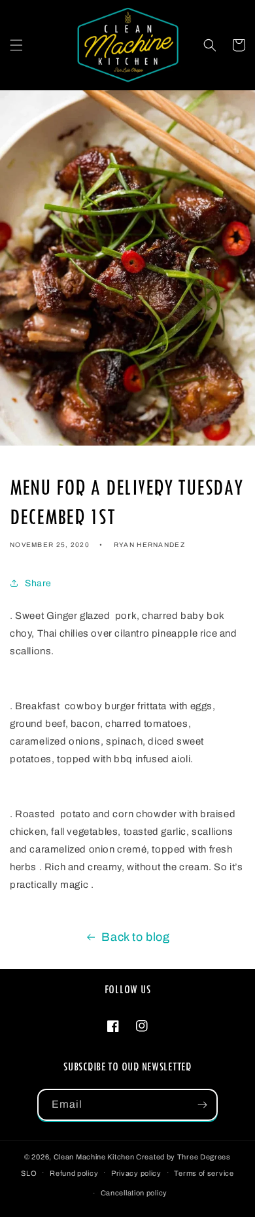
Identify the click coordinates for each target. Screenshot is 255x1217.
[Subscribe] (202, 1105)
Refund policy (74, 1173)
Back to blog (135, 937)
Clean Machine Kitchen (94, 1157)
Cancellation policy (134, 1193)
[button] (16, 45)
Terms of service (203, 1173)
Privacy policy (136, 1173)
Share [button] (38, 583)
